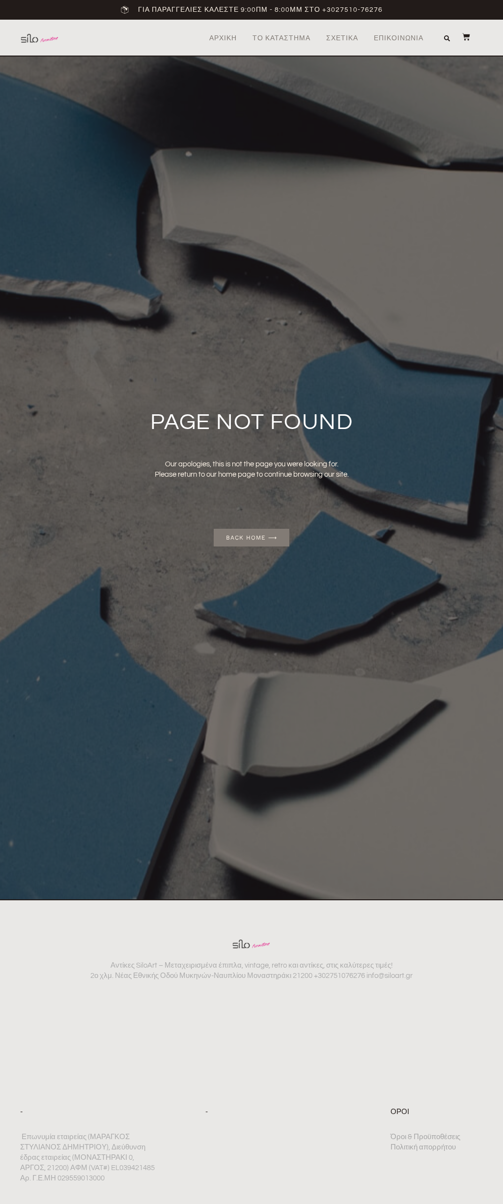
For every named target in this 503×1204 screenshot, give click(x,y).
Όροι (400, 1112)
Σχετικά (342, 38)
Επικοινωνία (398, 38)
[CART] (461, 37)
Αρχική (223, 38)
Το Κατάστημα (281, 38)
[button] (447, 38)
